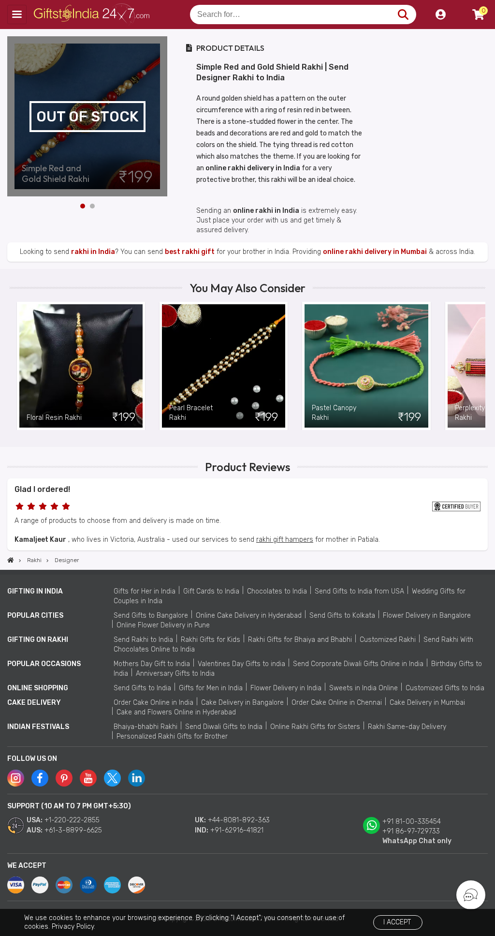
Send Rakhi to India (143, 640)
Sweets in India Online (363, 688)
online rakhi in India (266, 211)
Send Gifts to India (142, 688)
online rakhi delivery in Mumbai (375, 252)
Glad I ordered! (42, 489)
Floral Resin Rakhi (54, 418)
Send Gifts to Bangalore (151, 615)
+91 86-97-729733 (411, 831)
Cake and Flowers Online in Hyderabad (176, 712)
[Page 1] (82, 206)
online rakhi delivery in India (252, 168)
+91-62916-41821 (236, 830)
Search (403, 14)
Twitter (112, 778)
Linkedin (136, 778)
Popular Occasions (44, 664)
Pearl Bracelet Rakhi (191, 413)
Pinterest (64, 778)
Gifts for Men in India (211, 688)
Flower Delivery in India (285, 688)
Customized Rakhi (388, 640)
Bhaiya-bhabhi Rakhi (145, 727)
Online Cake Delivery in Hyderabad (249, 615)
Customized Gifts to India (445, 688)
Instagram (15, 778)
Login (440, 14)
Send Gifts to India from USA (359, 591)
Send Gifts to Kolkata (342, 615)
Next (160, 116)
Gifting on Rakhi (37, 640)
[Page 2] (92, 206)
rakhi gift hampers (284, 539)
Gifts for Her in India (144, 591)
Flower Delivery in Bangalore (427, 615)
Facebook (39, 778)
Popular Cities (35, 615)
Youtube (88, 778)
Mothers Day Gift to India (152, 664)
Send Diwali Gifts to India (223, 727)
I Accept (397, 922)
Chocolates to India (277, 591)
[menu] (17, 14)
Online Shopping (37, 688)
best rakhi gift (190, 252)
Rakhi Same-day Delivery (407, 727)
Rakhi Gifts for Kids (210, 640)
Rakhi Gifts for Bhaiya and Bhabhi (300, 640)
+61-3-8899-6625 (73, 830)
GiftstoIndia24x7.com (92, 14)
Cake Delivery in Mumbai (427, 702)
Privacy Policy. (73, 926)
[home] (10, 560)
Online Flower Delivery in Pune (163, 625)
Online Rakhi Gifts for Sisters (315, 727)
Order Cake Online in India (153, 702)
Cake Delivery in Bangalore (242, 702)
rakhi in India (93, 252)
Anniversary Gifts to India (175, 673)
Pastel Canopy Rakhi (334, 413)
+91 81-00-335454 (411, 821)
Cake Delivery (34, 702)
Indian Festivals (38, 727)
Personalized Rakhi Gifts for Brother (172, 736)
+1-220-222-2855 (72, 820)
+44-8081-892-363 (239, 820)
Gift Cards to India (211, 591)
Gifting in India (35, 591)
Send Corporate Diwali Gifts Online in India (358, 664)
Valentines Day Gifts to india (241, 664)
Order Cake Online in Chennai (336, 702)
